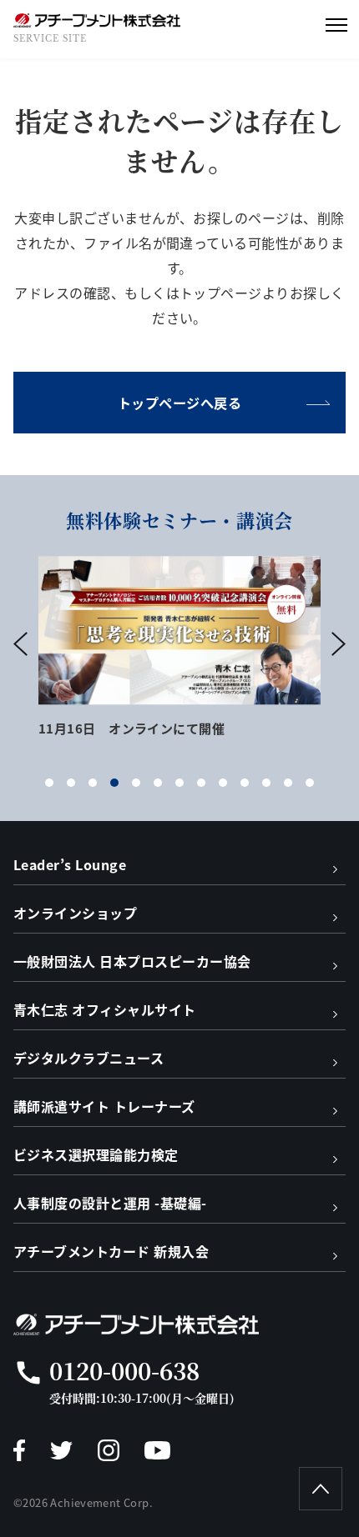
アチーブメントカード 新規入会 (111, 1251)
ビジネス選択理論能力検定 (96, 1154)
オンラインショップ (75, 913)
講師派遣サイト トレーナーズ (104, 1106)
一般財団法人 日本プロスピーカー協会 (132, 961)
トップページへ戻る (179, 403)
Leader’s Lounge (69, 864)
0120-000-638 (124, 1370)
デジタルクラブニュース (88, 1058)
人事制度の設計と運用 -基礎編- (110, 1203)
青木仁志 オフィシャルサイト (104, 1009)
